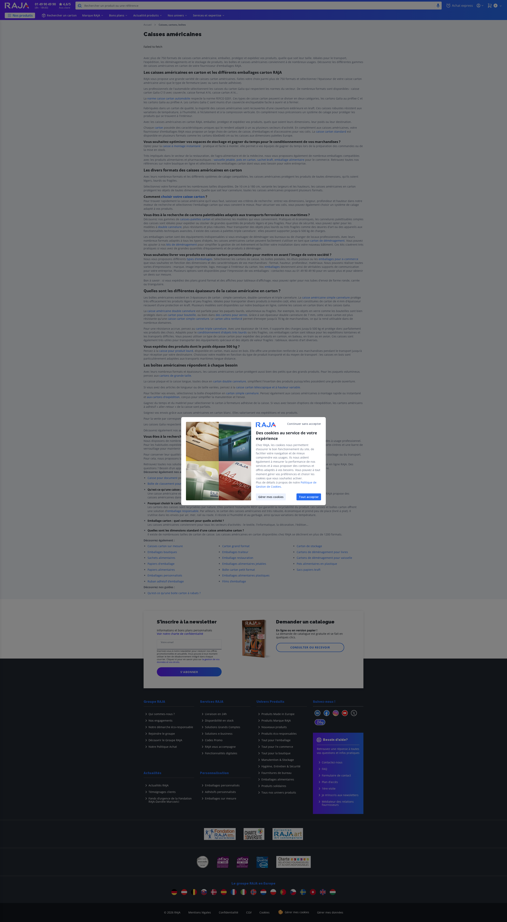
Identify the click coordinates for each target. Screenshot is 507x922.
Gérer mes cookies (270, 497)
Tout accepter (309, 497)
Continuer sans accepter (304, 424)
